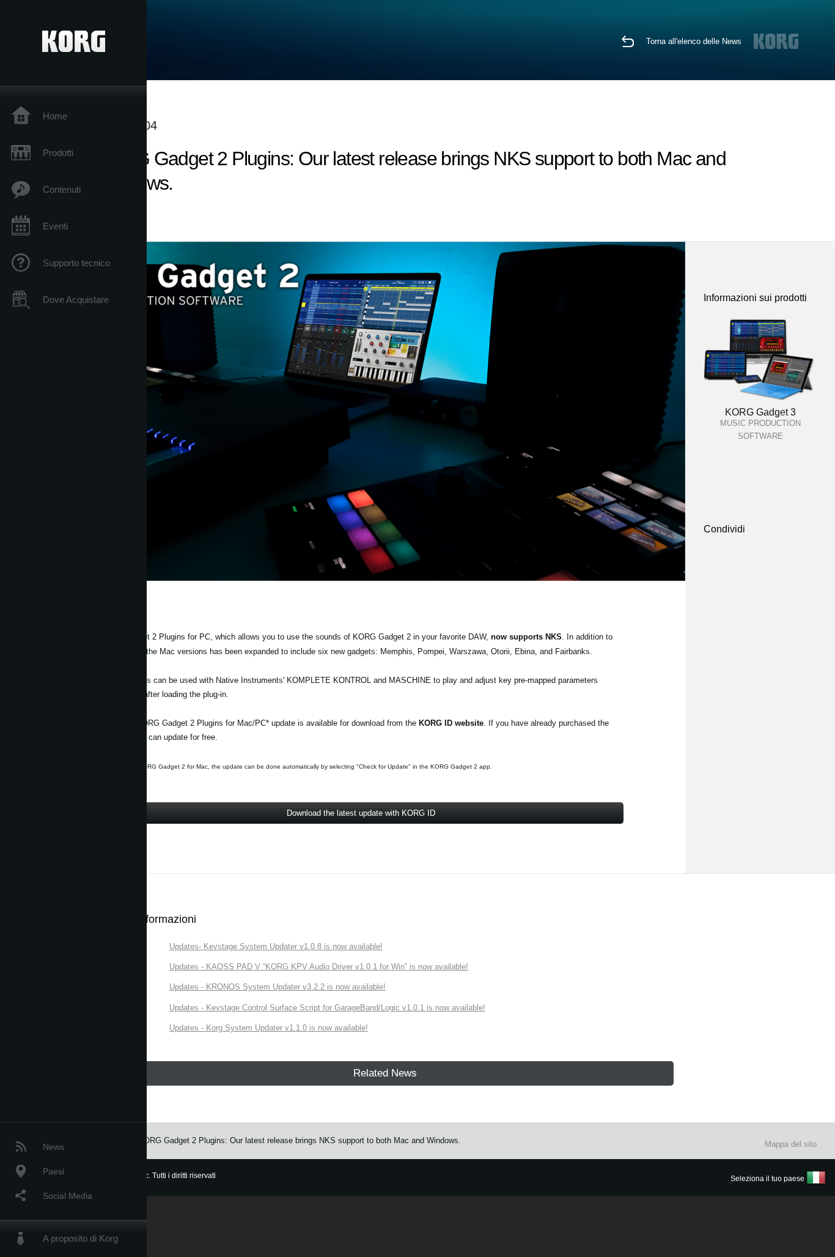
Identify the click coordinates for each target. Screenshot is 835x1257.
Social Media (67, 1196)
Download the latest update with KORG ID (361, 813)
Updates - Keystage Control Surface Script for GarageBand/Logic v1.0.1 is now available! (327, 1007)
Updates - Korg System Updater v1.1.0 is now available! (268, 1027)
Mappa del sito (791, 1144)
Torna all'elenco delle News (693, 41)
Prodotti (58, 152)
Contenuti (62, 189)
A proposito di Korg (80, 1238)
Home (55, 116)
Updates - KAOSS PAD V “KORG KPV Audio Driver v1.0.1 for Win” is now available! (318, 966)
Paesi (53, 1171)
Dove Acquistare (76, 299)
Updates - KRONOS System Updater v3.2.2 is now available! (277, 986)
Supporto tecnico (76, 263)
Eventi (55, 226)
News (53, 1147)
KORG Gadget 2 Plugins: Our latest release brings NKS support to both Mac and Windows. (299, 1140)
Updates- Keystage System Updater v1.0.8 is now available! (276, 946)
